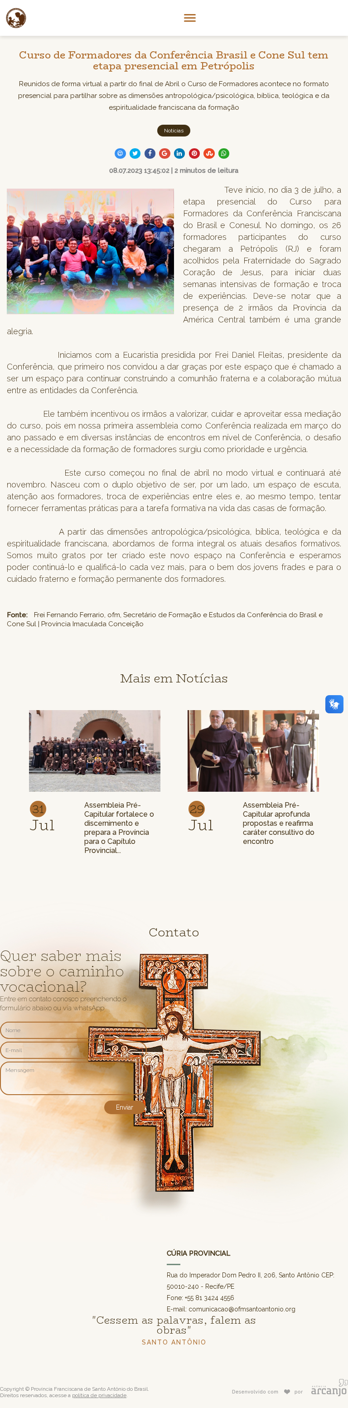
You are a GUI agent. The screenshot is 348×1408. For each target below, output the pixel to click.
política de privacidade (99, 1395)
